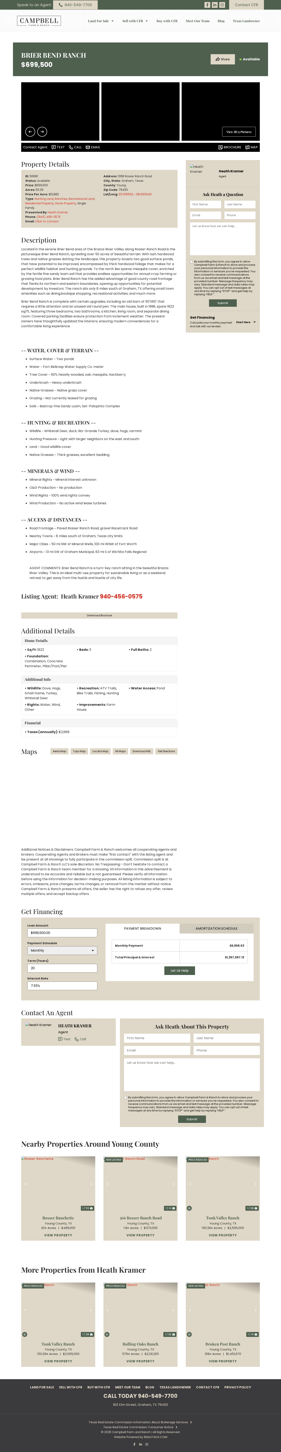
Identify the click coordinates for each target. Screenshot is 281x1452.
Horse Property (65, 203)
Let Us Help (180, 970)
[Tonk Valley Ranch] (223, 1184)
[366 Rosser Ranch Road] (140, 1184)
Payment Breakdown (142, 928)
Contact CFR (207, 1387)
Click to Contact (47, 221)
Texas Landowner (246, 21)
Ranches (61, 199)
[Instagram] (222, 5)
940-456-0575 (121, 597)
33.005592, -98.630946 (135, 194)
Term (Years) (38, 960)
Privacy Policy (237, 1387)
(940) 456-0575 (48, 217)
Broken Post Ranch (223, 1344)
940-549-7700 (158, 1396)
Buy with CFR (167, 21)
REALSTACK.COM (155, 1437)
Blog (221, 21)
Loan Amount (37, 925)
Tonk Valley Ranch (222, 1217)
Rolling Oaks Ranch (140, 1344)
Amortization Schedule (217, 928)
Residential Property (39, 203)
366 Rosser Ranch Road (141, 1217)
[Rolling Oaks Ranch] (140, 1310)
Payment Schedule (42, 943)
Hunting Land (44, 199)
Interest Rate (37, 978)
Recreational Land (81, 199)
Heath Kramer (58, 212)
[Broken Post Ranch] (223, 1310)
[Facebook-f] (207, 5)
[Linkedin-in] (215, 5)
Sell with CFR (132, 21)
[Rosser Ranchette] (58, 1184)
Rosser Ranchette (58, 1217)
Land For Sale (98, 21)
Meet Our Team (197, 21)
